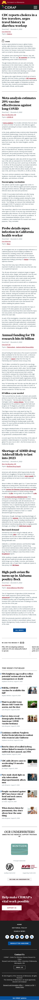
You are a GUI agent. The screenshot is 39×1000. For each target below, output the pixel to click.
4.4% (35, 493)
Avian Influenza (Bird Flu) (15, 588)
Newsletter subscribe (19, 943)
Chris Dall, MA (6, 344)
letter (26, 259)
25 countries (23, 57)
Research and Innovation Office (13, 985)
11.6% (11, 493)
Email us (19, 967)
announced (5, 597)
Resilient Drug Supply (14, 466)
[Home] (9, 7)
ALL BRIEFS (20, 630)
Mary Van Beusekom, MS (9, 115)
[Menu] (35, 7)
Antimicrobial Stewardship (25, 347)
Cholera (9, 34)
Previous (21, 643)
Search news (19, 931)
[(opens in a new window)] (13, 2)
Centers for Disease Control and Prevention (21, 489)
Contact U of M (29, 985)
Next (23, 643)
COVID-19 (10, 117)
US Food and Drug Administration (16, 497)
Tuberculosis (11, 347)
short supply (29, 476)
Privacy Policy (20, 987)
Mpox (8, 244)
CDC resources (31, 78)
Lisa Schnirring (6, 31)
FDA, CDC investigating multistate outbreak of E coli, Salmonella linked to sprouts (14, 649)
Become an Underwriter (19, 879)
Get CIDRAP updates (19, 998)
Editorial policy (19, 928)
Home (19, 924)
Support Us (11, 908)
